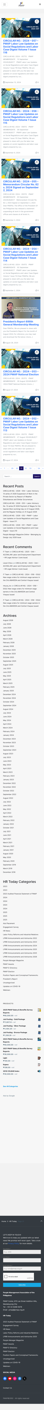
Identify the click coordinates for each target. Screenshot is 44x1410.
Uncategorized (9, 983)
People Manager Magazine (13, 960)
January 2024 (8, 735)
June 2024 (7, 717)
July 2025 (7, 668)
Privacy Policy (13, 1243)
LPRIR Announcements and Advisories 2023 (20, 942)
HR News (6, 931)
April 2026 (7, 635)
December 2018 (9, 872)
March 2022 (7, 817)
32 (26, 468)
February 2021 (8, 846)
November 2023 (9, 742)
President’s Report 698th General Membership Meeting (21, 323)
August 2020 (8, 854)
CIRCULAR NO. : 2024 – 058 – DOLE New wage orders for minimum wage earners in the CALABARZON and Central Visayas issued (21, 577)
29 (12, 468)
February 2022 (8, 820)
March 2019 (7, 868)
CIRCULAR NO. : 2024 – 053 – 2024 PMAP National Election (21, 373)
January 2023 (8, 780)
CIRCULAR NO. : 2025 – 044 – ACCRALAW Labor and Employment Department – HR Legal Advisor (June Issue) (22, 555)
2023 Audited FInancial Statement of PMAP (20, 894)
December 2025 (9, 650)
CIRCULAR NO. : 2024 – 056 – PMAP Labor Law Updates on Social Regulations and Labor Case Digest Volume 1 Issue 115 (20, 117)
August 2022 (8, 798)
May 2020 (7, 857)
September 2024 (9, 705)
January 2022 (8, 824)
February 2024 (8, 731)
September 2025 (9, 661)
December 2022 (9, 783)
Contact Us (7, 1388)
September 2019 (9, 865)
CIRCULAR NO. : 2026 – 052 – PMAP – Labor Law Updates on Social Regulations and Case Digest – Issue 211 (20, 518)
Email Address (8, 1265)
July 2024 (7, 713)
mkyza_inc (7, 586)
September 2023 (9, 750)
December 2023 (9, 739)
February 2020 (8, 861)
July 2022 (7, 802)
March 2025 (7, 683)
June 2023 (7, 761)
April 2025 (7, 680)
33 (30, 468)
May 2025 (7, 676)
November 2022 (9, 787)
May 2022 (7, 809)
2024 (5, 897)
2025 (5, 912)
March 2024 (7, 728)
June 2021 (7, 835)
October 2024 (8, 702)
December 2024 (9, 694)
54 (39, 468)
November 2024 (9, 698)
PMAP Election (8, 971)
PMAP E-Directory (10, 968)
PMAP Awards (8, 964)
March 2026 (7, 639)
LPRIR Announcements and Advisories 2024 (20, 946)
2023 (5, 886)
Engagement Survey (11, 927)
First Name (7, 1249)
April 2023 (7, 768)
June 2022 (7, 805)
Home (4, 1221)
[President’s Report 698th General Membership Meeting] (21, 307)
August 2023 (8, 754)
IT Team (6, 552)
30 (17, 468)
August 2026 (8, 620)
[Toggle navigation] (4, 4)
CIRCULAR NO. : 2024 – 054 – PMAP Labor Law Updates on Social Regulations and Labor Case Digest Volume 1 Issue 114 (20, 254)
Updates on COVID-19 (11, 986)
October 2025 (8, 657)
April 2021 (7, 839)
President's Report (10, 979)
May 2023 (7, 765)
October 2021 (8, 828)
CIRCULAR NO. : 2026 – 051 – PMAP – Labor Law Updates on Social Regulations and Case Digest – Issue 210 (20, 528)
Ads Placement (9, 923)
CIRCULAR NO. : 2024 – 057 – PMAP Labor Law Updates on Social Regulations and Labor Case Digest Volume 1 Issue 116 (20, 46)
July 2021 (7, 831)
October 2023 (8, 746)
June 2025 (7, 672)
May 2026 (7, 631)
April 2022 (7, 813)
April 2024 (7, 724)
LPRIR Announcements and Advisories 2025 (20, 949)
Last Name (7, 1257)
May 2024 (7, 720)
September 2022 (9, 794)
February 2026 (8, 642)
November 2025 (9, 654)
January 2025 (8, 691)
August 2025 (8, 665)
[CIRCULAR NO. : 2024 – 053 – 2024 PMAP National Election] (21, 359)
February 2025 (8, 687)
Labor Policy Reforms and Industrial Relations (20, 934)
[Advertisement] (18, 1131)
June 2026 (7, 628)
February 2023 (8, 776)
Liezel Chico (8, 563)
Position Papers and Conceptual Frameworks (20, 975)
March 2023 (7, 772)
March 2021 (7, 842)
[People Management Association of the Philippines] (21, 4)
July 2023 (7, 757)
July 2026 (7, 624)
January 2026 (8, 646)
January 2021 (8, 850)
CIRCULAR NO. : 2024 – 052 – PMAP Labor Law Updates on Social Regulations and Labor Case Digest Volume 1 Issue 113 (20, 424)
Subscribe (22, 1285)
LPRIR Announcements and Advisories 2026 (20, 957)
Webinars (6, 990)
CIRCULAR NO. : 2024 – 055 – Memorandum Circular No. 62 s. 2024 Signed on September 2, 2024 (21, 186)
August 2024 (8, 709)
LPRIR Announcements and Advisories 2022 (20, 938)
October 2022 (8, 791)
